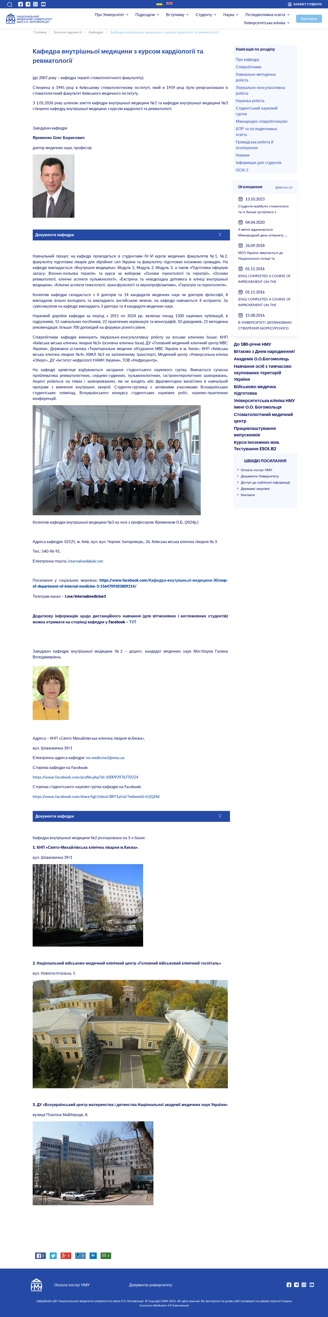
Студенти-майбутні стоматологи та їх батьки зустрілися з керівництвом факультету (263, 212)
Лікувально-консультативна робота (260, 90)
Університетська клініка (264, 22)
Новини (242, 155)
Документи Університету (260, 476)
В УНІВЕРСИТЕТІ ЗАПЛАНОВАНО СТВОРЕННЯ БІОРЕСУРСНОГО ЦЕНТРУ (265, 328)
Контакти (309, 18)
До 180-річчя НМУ (252, 344)
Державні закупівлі (255, 488)
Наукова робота (250, 100)
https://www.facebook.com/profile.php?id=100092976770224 (85, 777)
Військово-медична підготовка (255, 390)
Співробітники (248, 67)
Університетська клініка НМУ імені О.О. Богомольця (264, 404)
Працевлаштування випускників (255, 432)
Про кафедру (247, 59)
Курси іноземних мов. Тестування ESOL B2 (257, 445)
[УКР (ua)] (159, 3)
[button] (9, 4)
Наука (228, 14)
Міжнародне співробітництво (261, 121)
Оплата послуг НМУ (256, 470)
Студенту (204, 14)
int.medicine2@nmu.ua (105, 757)
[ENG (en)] (169, 3)
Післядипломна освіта (265, 14)
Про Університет (109, 14)
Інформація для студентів (258, 162)
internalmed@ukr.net (85, 561)
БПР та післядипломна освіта (256, 131)
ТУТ (132, 622)
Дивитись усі (283, 187)
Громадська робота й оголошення (254, 144)
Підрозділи (145, 14)
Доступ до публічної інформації (265, 482)
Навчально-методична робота (256, 77)
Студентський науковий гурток (257, 111)
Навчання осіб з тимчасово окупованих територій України (263, 373)
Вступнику (175, 14)
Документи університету (150, 1285)
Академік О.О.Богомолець (261, 359)
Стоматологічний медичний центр (263, 418)
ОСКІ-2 (242, 170)
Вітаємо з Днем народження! (264, 352)
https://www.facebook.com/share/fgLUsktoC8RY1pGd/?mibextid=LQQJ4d (96, 796)
